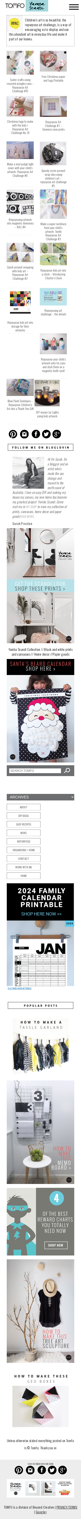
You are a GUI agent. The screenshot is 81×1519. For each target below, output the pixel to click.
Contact (23, 858)
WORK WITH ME (23, 867)
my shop (31, 506)
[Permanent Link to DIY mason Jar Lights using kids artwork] (47, 407)
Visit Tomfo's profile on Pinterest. (20, 988)
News (23, 833)
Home (24, 876)
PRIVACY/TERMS (66, 1507)
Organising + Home (24, 850)
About (23, 807)
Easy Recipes (23, 824)
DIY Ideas (23, 816)
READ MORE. (27, 516)
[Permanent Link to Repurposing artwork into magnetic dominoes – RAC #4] (20, 214)
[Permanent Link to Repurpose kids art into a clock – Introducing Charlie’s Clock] (53, 265)
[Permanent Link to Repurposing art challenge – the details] (53, 305)
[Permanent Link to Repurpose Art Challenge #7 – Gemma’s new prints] (53, 117)
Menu (74, 7)
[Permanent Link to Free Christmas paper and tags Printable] (53, 71)
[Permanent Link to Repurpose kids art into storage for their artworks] (20, 317)
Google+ (41, 1511)
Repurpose (23, 841)
